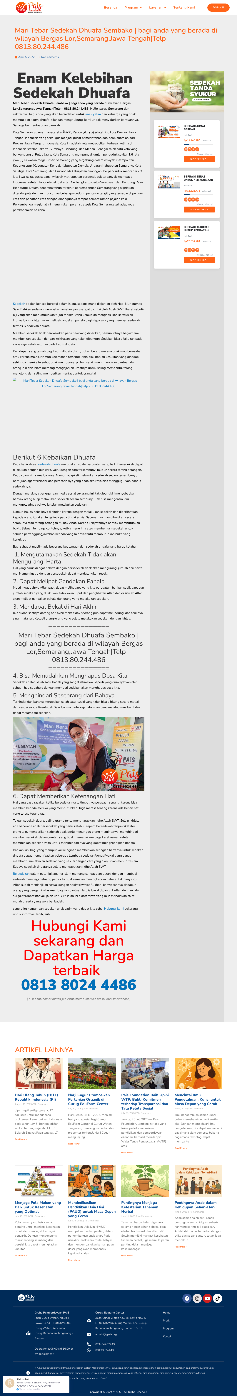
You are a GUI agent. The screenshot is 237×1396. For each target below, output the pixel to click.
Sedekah (19, 304)
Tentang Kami (184, 7)
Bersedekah (21, 874)
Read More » (21, 1139)
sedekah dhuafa (49, 464)
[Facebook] (187, 1298)
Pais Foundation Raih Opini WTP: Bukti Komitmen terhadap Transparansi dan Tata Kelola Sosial (145, 1102)
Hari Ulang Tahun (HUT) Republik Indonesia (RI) (36, 1097)
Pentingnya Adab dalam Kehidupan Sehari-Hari (196, 1205)
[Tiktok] (217, 1298)
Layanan (155, 7)
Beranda (110, 7)
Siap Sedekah (199, 159)
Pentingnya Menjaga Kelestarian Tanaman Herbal (139, 1207)
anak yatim (93, 114)
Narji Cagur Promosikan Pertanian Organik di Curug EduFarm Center (89, 1099)
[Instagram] (197, 1298)
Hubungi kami (114, 909)
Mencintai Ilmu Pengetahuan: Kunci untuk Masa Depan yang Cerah (198, 1099)
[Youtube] (207, 1298)
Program (131, 7)
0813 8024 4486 (78, 985)
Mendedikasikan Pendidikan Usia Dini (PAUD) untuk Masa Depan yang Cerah (92, 1209)
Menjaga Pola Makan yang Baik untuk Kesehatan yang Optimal (38, 1207)
